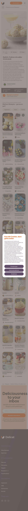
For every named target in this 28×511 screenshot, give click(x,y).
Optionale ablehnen (14, 270)
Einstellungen (14, 266)
